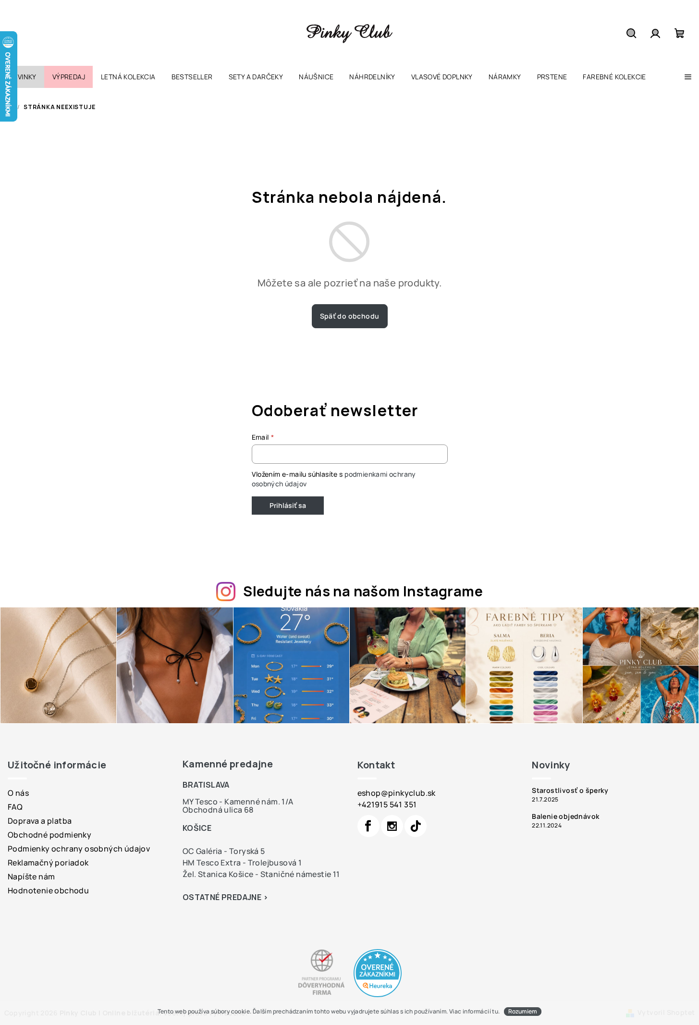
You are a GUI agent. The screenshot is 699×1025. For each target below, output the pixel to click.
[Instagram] (392, 826)
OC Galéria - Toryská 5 (224, 851)
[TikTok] (416, 826)
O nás (18, 793)
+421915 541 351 (387, 804)
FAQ (15, 807)
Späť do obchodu (350, 316)
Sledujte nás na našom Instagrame (363, 591)
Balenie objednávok (565, 816)
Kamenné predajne (228, 763)
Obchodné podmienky (49, 834)
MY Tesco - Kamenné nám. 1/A (238, 801)
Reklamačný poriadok (48, 862)
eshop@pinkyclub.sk (396, 793)
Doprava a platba (40, 820)
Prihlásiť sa (288, 505)
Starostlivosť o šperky (570, 790)
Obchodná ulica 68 (218, 809)
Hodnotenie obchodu (48, 890)
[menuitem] (22, 77)
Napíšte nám (31, 876)
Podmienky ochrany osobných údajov (79, 848)
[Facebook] (368, 826)
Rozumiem (522, 1011)
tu (495, 1011)
